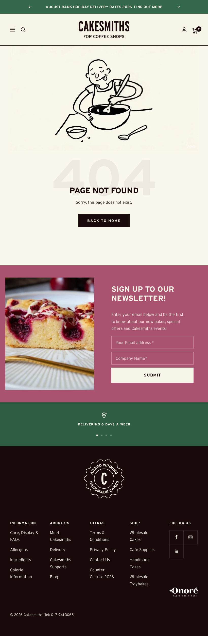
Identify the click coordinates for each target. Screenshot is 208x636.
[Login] (184, 29)
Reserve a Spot (150, 7)
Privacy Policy (103, 549)
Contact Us (100, 559)
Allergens (19, 549)
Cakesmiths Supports (60, 563)
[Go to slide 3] (106, 435)
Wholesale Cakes (139, 536)
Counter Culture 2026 (102, 573)
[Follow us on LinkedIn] (176, 551)
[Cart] (195, 30)
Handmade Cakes (140, 563)
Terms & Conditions (99, 536)
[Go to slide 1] (97, 435)
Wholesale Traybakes (139, 580)
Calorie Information (21, 573)
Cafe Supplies (142, 549)
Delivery (57, 549)
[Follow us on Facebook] (176, 537)
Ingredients (20, 559)
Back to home (104, 221)
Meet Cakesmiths (60, 536)
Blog (54, 576)
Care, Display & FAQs (24, 536)
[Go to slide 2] (101, 435)
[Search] (23, 29)
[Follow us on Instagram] (190, 537)
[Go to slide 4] (111, 435)
